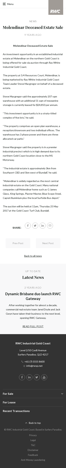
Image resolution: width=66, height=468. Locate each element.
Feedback (33, 455)
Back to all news (33, 255)
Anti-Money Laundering (33, 459)
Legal (33, 440)
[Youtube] (44, 377)
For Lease (9, 402)
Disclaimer (33, 450)
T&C (33, 445)
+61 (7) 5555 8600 (34, 361)
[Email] (50, 226)
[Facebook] (28, 226)
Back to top (35, 422)
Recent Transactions (16, 411)
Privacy (33, 435)
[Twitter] (35, 226)
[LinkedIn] (43, 226)
